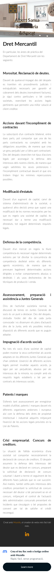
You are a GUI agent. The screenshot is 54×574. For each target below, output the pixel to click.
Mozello (17, 522)
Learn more (27, 567)
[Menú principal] (5, 18)
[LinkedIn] (27, 534)
